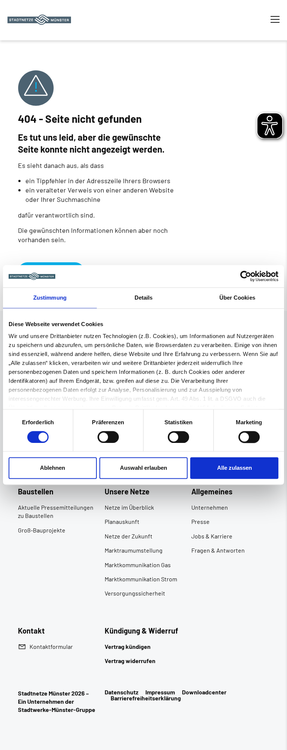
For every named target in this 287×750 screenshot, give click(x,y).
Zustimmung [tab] (50, 297)
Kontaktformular (51, 646)
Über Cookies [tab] (237, 297)
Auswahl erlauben (143, 468)
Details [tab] (144, 297)
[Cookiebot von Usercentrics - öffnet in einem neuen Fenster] (245, 276)
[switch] (108, 437)
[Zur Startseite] (39, 20)
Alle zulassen (234, 468)
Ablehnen (52, 468)
